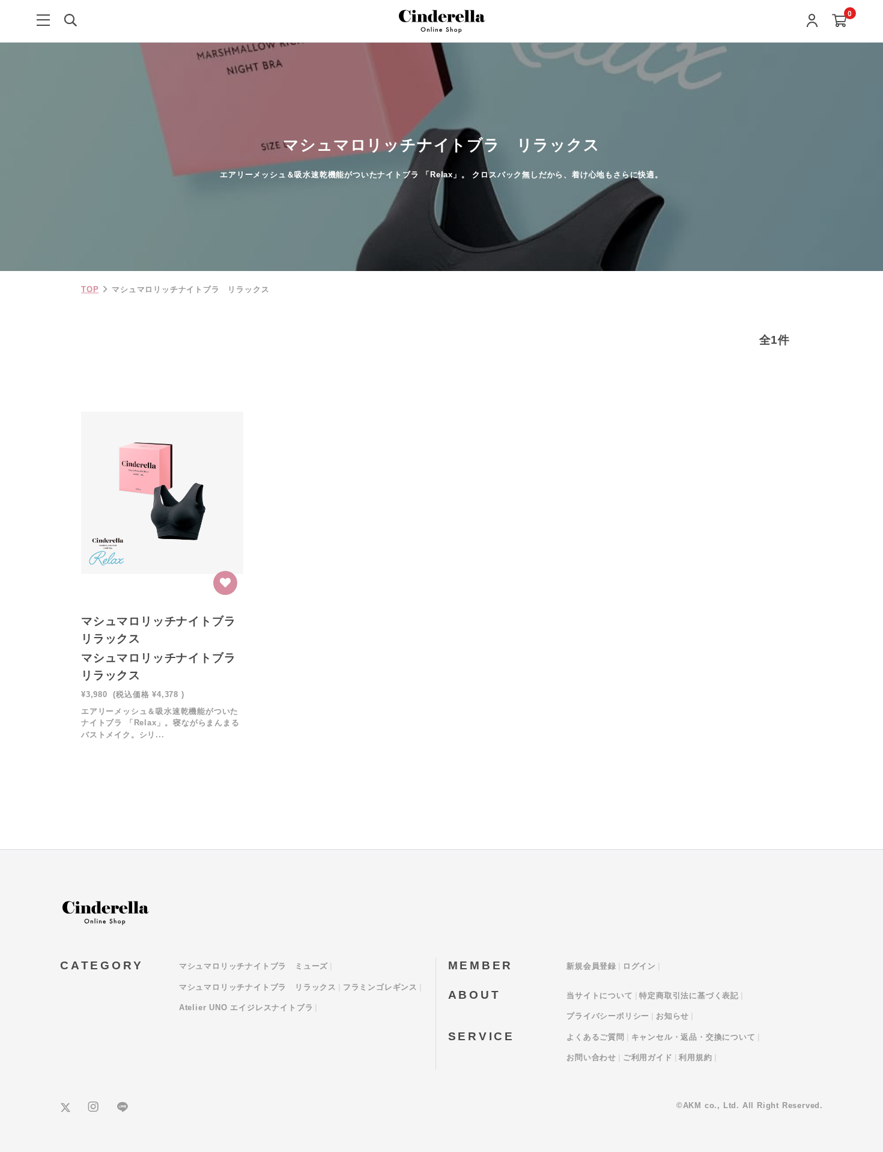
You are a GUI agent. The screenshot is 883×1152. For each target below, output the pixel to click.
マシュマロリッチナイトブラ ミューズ (253, 966)
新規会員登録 (591, 966)
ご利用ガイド (648, 1057)
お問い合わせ (591, 1057)
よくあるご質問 (595, 1036)
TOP (90, 289)
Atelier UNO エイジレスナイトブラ (246, 1007)
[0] (839, 21)
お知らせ (672, 1015)
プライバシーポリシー (607, 1015)
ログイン (639, 966)
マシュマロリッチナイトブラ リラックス (257, 987)
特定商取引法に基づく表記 (689, 995)
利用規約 (695, 1057)
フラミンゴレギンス (380, 987)
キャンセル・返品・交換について (693, 1036)
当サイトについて (599, 995)
